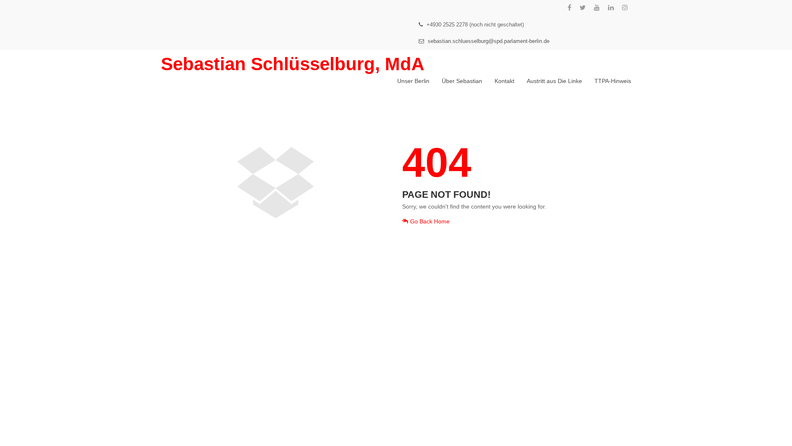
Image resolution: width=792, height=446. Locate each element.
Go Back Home (430, 221)
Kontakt (504, 81)
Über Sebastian (462, 81)
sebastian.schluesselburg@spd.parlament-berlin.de (487, 41)
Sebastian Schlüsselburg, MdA (292, 64)
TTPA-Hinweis (612, 81)
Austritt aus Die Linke (554, 81)
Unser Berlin (413, 81)
